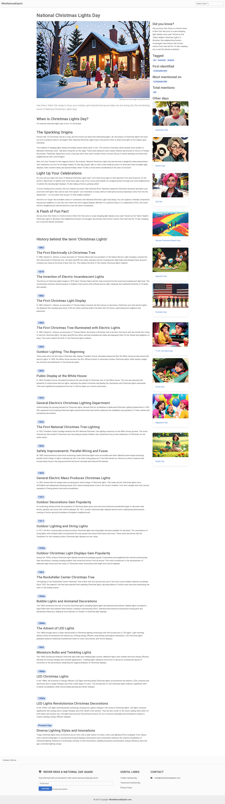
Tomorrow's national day (130, 783)
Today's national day (128, 778)
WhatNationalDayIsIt (12, 3)
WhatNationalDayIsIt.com (120, 799)
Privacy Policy (126, 788)
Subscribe (45, 788)
